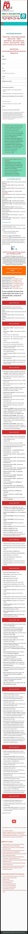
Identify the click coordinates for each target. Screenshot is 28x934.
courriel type (5, 237)
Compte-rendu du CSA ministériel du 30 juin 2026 (13, 866)
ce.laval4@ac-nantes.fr (17, 281)
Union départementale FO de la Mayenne (13, 874)
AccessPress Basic (21, 932)
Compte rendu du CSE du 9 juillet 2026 (11, 852)
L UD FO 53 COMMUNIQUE (9, 887)
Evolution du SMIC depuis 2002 (10, 877)
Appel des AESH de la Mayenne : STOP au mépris (13, 833)
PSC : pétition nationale (8, 830)
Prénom (3, 63)
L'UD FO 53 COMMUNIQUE (9, 885)
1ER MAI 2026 (6, 879)
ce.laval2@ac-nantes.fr (17, 280)
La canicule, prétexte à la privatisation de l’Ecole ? (13, 850)
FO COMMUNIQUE (7, 882)
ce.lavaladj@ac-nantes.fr (17, 278)
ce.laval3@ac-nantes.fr (19, 283)
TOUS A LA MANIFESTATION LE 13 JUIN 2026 (13, 876)
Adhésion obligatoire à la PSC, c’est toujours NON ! (14, 832)
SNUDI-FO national (7, 841)
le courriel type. (8, 152)
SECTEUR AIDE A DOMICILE (9, 884)
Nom (3, 68)
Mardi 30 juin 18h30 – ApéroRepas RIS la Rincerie (13, 93)
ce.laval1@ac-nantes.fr (18, 288)
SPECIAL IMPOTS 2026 (8, 880)
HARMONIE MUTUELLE (8, 888)
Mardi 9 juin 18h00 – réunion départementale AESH (12, 90)
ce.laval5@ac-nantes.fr (15, 286)
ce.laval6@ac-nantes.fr (18, 285)
